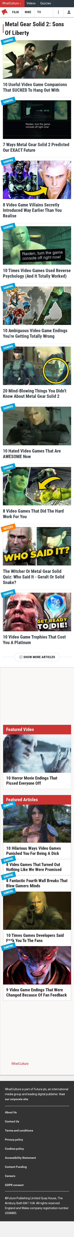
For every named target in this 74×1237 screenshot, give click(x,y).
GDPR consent (14, 1185)
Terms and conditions (19, 1130)
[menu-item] (15, 12)
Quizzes (45, 3)
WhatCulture (20, 1064)
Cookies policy (14, 1148)
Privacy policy (14, 1139)
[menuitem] (12, 3)
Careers (10, 1176)
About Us (11, 1112)
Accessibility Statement (20, 1157)
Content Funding (16, 1166)
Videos (31, 3)
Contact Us (12, 1121)
